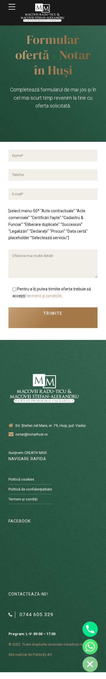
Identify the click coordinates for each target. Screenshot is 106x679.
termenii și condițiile (44, 296)
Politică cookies (21, 479)
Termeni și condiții (23, 499)
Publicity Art (42, 654)
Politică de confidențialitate (30, 489)
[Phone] (90, 629)
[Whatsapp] (90, 646)
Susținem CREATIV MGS (27, 453)
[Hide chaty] (90, 664)
